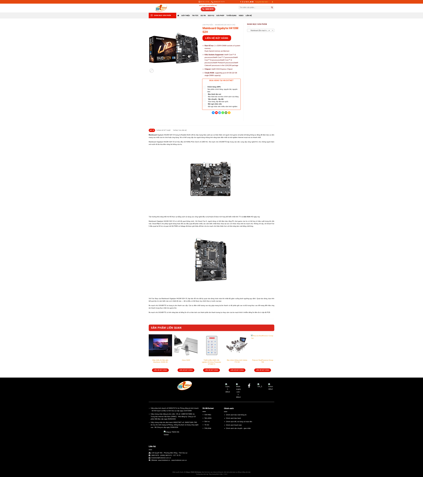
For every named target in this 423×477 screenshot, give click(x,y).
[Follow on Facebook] (240, 2)
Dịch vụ (207, 421)
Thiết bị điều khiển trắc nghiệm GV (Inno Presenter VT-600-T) (211, 362)
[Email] (226, 112)
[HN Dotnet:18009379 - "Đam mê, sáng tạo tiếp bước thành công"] (160, 8)
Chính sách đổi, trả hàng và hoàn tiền (239, 421)
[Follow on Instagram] (242, 2)
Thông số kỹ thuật (163, 130)
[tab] (152, 130)
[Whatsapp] (222, 112)
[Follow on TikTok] (244, 2)
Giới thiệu (185, 15)
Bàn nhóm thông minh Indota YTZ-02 (237, 361)
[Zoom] (151, 71)
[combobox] (260, 30)
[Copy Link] (229, 112)
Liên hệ (249, 15)
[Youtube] (216, 112)
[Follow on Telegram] (252, 2)
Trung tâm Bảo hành (261, 2)
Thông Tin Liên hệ (180, 130)
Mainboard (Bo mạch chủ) (225, 25)
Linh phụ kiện (207, 25)
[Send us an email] (246, 2)
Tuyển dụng (231, 15)
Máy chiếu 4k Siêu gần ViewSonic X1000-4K (160, 361)
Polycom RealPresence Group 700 (262, 361)
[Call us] (248, 2)
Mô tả (152, 130)
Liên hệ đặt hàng (216, 38)
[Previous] (148, 355)
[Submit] (272, 7)
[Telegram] (219, 112)
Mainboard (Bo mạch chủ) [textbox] (259, 30)
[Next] (274, 355)
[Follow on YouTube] (250, 2)
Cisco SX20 (186, 360)
